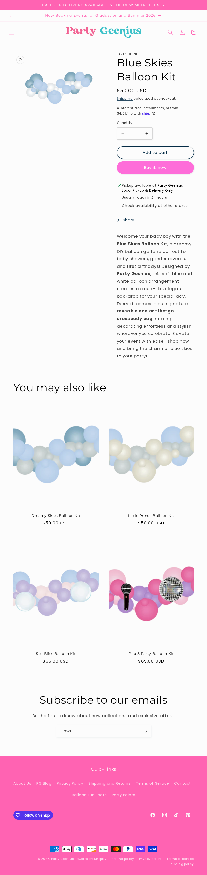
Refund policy (123, 859)
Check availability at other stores (155, 205)
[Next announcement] (196, 15)
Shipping (125, 98)
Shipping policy (181, 864)
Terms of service (180, 859)
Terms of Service (152, 783)
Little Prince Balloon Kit (151, 516)
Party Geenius (62, 859)
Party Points (123, 794)
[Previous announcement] (10, 15)
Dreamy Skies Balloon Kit (55, 516)
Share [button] (128, 220)
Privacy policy (150, 859)
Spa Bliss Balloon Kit (56, 654)
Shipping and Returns (109, 783)
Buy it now (155, 168)
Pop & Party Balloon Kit (151, 654)
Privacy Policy (70, 783)
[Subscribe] (145, 731)
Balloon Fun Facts (89, 794)
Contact (182, 783)
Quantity (125, 122)
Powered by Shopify (90, 859)
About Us (22, 783)
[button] (11, 32)
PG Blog (43, 783)
